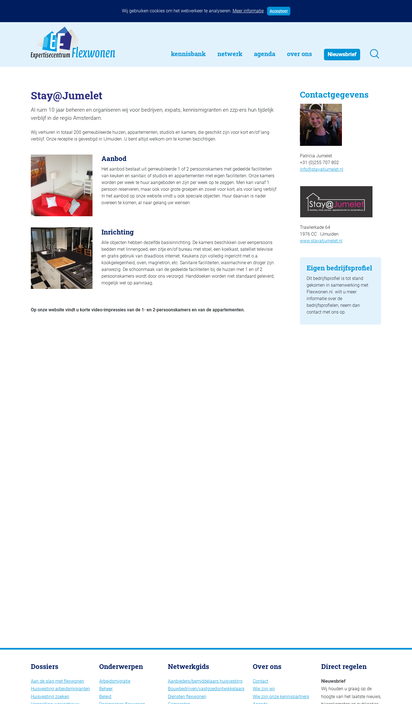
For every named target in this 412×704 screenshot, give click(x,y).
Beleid (105, 696)
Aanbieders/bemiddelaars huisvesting (205, 681)
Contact (260, 681)
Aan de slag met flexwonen (57, 681)
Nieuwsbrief (342, 54)
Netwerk (229, 54)
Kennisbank (188, 54)
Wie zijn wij (264, 688)
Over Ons (299, 54)
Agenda (264, 54)
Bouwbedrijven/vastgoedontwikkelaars (206, 688)
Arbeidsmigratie (114, 681)
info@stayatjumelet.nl (321, 169)
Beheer (106, 688)
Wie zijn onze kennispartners (281, 696)
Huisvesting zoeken (50, 696)
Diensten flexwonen (187, 696)
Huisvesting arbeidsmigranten (60, 688)
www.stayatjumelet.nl (321, 240)
